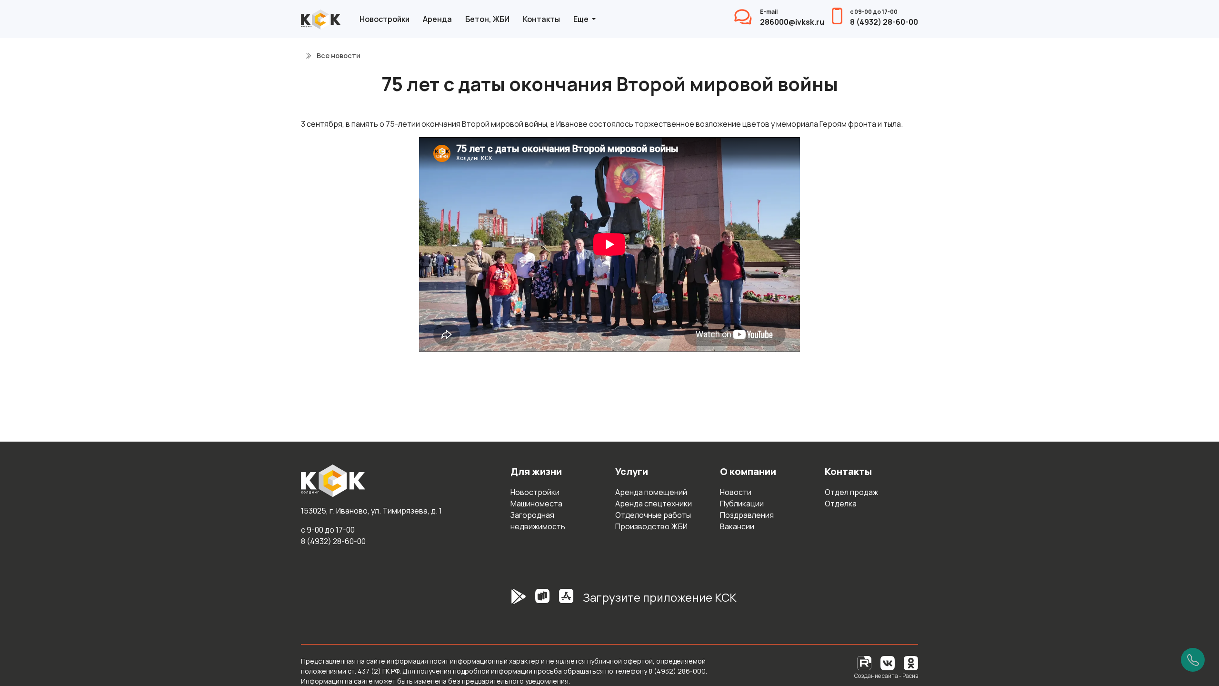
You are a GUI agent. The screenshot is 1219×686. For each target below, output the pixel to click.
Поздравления (747, 515)
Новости (735, 492)
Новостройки (385, 19)
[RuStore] (542, 601)
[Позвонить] (1193, 660)
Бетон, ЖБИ (487, 19)
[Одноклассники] (911, 662)
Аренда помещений (651, 492)
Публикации (742, 503)
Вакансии (737, 526)
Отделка (841, 503)
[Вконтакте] (887, 662)
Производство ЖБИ (651, 526)
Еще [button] (581, 19)
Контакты (541, 19)
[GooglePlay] (504, 601)
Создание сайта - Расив (886, 676)
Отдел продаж (851, 492)
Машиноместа (536, 503)
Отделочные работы (653, 515)
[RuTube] (865, 662)
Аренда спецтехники (653, 503)
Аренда (437, 19)
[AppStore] (566, 601)
